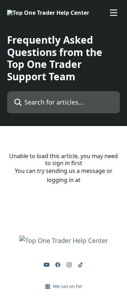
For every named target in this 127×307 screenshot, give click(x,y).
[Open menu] (113, 12)
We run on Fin (67, 286)
